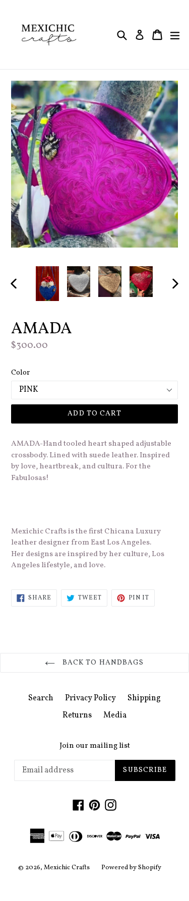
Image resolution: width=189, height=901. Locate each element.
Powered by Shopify (131, 867)
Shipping (144, 698)
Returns (77, 715)
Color (20, 373)
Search (40, 698)
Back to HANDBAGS (102, 663)
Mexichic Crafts (67, 867)
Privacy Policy (90, 698)
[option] (47, 284)
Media (115, 715)
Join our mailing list (94, 746)
